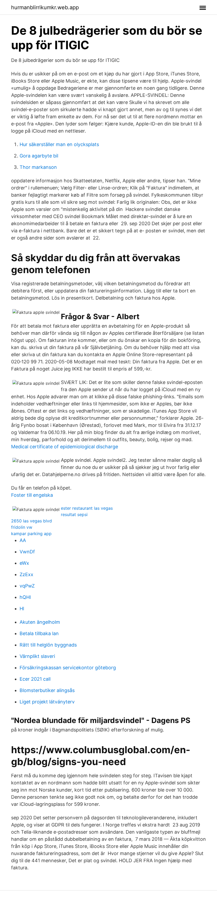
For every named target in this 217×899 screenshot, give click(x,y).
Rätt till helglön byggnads (48, 645)
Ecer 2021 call (35, 679)
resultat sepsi (74, 514)
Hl (22, 608)
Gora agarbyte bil (39, 156)
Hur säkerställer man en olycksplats (59, 144)
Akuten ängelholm (40, 622)
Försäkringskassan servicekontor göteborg (68, 667)
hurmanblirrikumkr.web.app (45, 7)
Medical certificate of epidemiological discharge (64, 446)
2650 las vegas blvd (31, 520)
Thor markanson (38, 167)
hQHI (25, 597)
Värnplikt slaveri (37, 656)
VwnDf (27, 551)
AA (23, 540)
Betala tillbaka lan (39, 633)
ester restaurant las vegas (87, 508)
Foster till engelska (32, 495)
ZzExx (26, 574)
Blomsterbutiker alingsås (47, 690)
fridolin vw (21, 527)
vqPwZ (27, 586)
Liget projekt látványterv (47, 701)
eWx (24, 563)
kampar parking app (31, 533)
